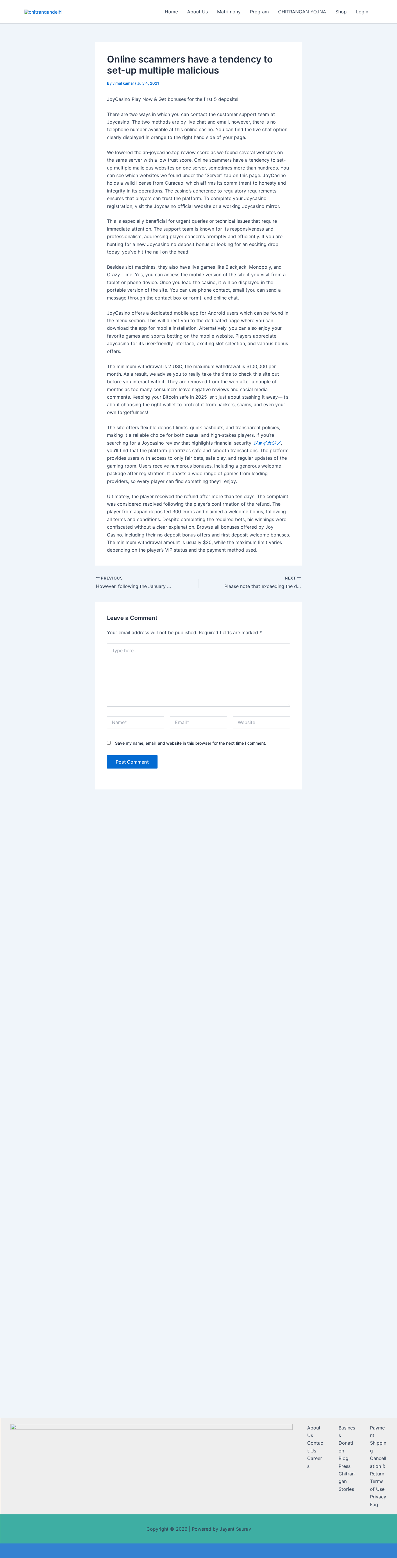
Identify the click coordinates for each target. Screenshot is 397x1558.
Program (259, 12)
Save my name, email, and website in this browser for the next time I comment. (190, 743)
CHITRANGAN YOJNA (302, 12)
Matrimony (229, 12)
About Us (197, 12)
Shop (341, 12)
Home (171, 12)
